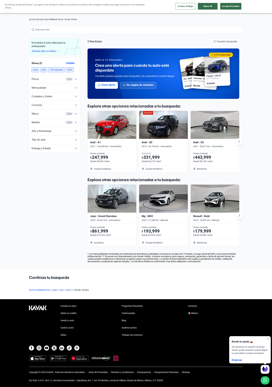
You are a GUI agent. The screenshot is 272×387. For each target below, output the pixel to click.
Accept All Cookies (230, 6)
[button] (35, 69)
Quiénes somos (129, 327)
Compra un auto (68, 306)
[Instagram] (39, 347)
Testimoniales (128, 313)
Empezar (237, 360)
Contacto (192, 306)
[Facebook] (31, 347)
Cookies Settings (185, 6)
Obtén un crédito (68, 313)
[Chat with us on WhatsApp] (265, 380)
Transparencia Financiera (166, 372)
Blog (124, 320)
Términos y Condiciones (122, 372)
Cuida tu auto (67, 327)
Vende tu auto (67, 320)
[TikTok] (69, 347)
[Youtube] (46, 347)
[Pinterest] (76, 347)
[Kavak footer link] (38, 321)
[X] (54, 347)
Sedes (63, 335)
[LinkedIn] (61, 347)
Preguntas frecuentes (132, 306)
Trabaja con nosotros (132, 335)
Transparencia (144, 372)
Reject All (207, 6)
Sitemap (186, 372)
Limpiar (70, 63)
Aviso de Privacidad (98, 372)
